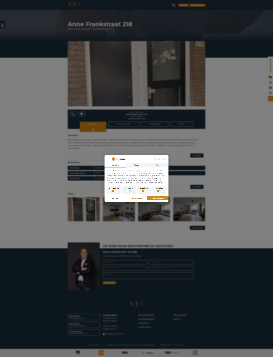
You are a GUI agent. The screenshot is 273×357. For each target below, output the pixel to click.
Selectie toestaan (137, 198)
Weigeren (115, 198)
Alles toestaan (158, 198)
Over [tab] (158, 165)
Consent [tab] (115, 165)
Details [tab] (136, 165)
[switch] (114, 191)
